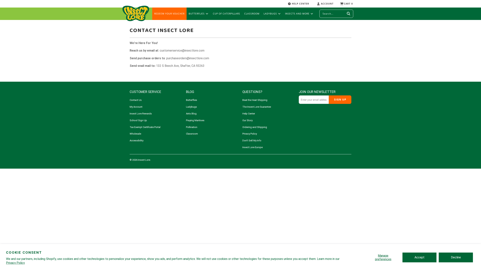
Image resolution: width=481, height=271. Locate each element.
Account (327, 3)
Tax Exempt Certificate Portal (145, 127)
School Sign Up (138, 120)
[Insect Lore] (135, 14)
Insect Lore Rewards (141, 113)
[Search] (348, 14)
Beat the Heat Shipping (254, 100)
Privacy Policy (15, 263)
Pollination (191, 127)
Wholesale (135, 133)
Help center (300, 3)
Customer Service (145, 92)
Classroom (192, 133)
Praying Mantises (195, 120)
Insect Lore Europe (252, 147)
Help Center (248, 113)
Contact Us (136, 100)
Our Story (247, 120)
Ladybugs (191, 106)
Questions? (252, 92)
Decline (456, 257)
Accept (419, 257)
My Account (136, 106)
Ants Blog (191, 113)
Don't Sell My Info (251, 140)
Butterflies (191, 100)
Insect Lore (144, 159)
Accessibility (136, 140)
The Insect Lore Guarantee (256, 106)
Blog (190, 92)
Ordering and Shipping (254, 127)
